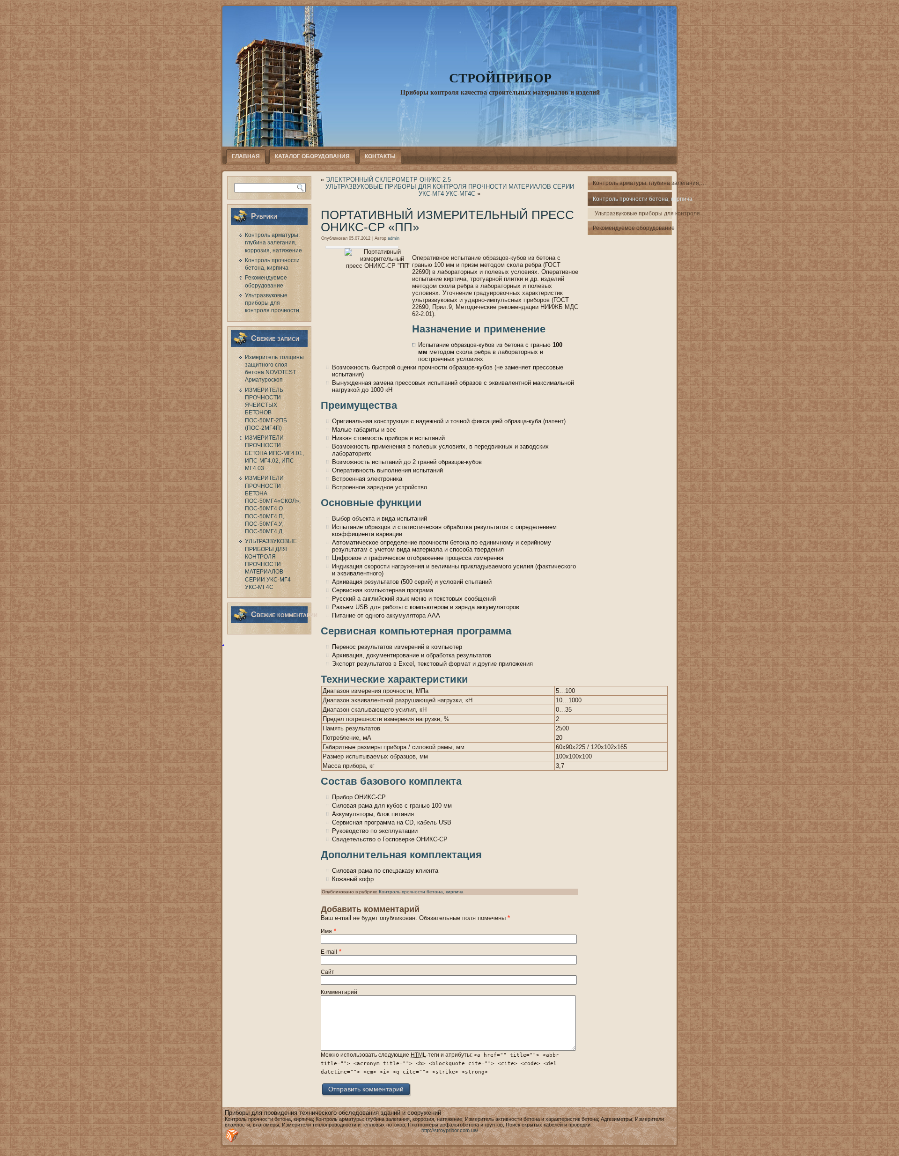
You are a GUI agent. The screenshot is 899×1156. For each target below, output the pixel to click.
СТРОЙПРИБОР (500, 77)
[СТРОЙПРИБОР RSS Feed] (232, 1135)
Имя (326, 931)
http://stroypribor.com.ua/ (449, 1130)
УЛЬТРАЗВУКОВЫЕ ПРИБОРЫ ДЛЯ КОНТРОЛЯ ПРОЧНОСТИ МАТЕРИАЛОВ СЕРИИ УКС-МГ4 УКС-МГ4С (271, 564)
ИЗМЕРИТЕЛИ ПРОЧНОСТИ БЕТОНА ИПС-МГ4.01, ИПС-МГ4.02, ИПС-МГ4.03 (274, 452)
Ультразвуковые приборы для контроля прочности (272, 303)
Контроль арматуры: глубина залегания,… (632, 183)
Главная (246, 156)
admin (393, 238)
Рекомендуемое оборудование (632, 228)
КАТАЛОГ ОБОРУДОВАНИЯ (312, 156)
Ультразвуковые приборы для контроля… (633, 213)
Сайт (327, 972)
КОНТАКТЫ (380, 156)
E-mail (329, 952)
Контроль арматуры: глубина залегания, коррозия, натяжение (273, 243)
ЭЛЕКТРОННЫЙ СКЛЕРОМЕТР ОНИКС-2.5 (388, 179)
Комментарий (339, 992)
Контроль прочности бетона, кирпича (421, 891)
